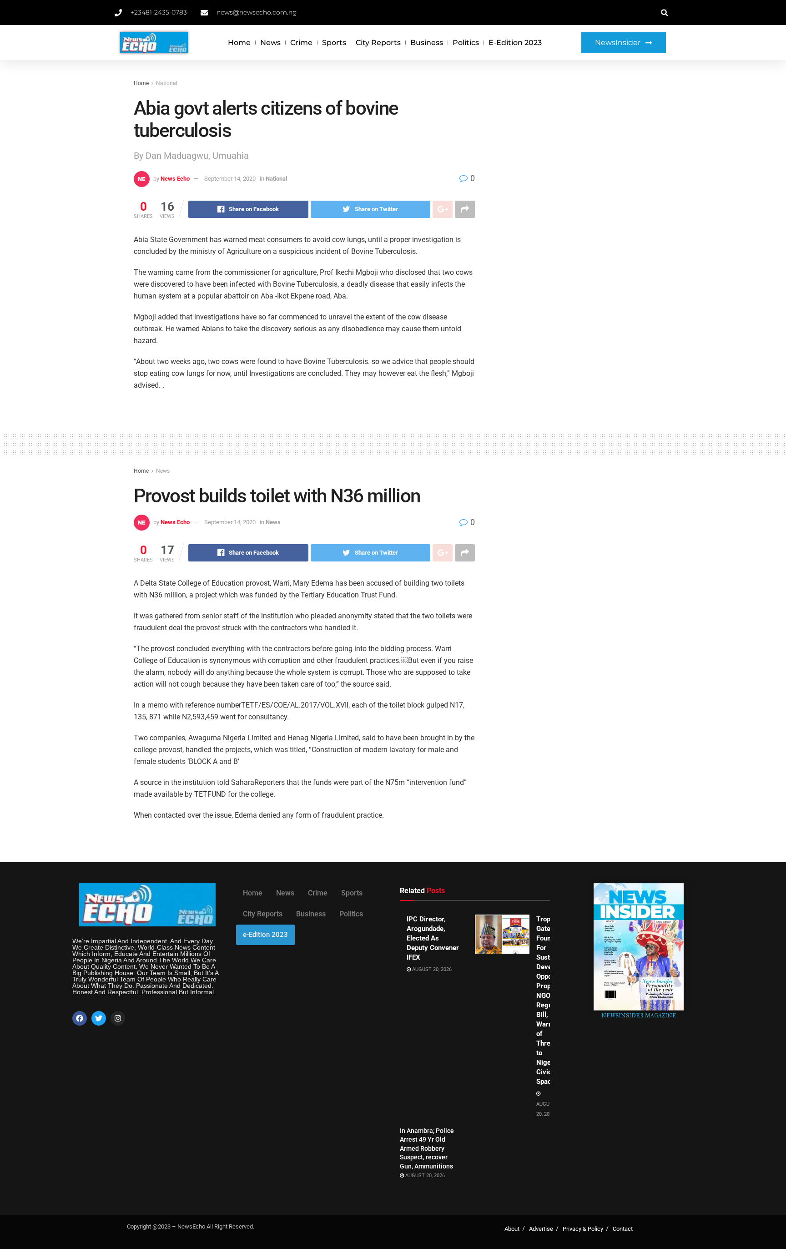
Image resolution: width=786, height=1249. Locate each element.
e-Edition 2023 (515, 42)
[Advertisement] (573, 146)
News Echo (175, 178)
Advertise (541, 1228)
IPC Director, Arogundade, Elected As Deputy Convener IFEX (433, 938)
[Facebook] (79, 1018)
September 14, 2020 (230, 178)
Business (426, 42)
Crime (301, 42)
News (270, 42)
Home (239, 42)
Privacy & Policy (583, 1228)
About (511, 1228)
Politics (466, 42)
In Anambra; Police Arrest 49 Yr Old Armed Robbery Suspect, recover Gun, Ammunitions (427, 1148)
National (166, 83)
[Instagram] (118, 1018)
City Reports (378, 42)
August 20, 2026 (431, 969)
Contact (623, 1228)
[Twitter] (98, 1018)
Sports (334, 42)
